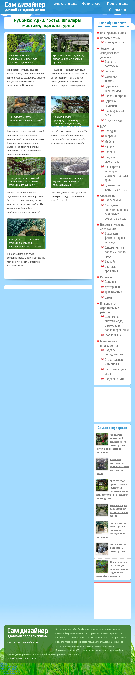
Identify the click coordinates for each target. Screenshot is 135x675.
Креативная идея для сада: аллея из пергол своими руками (69, 59)
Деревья (110, 281)
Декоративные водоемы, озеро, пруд (115, 252)
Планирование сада (113, 33)
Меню (3, 663)
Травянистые (113, 292)
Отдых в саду (113, 120)
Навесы (110, 152)
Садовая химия (114, 379)
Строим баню (118, 10)
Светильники (113, 200)
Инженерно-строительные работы (109, 308)
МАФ (103, 126)
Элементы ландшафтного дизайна (109, 53)
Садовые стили (110, 38)
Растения (106, 277)
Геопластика (113, 335)
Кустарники (112, 287)
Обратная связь (15, 658)
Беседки (110, 131)
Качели (109, 146)
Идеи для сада (117, 3)
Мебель (110, 141)
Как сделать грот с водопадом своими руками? (118, 548)
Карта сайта (29, 658)
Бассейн (110, 261)
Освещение (107, 196)
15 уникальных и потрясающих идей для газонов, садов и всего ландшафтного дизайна (112, 569)
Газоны (109, 71)
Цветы (109, 297)
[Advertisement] (112, 404)
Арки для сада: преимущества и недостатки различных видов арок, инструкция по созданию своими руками (70, 123)
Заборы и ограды (116, 96)
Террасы (110, 136)
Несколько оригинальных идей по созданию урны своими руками (68, 181)
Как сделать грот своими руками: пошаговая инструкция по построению (25, 243)
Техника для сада (64, 3)
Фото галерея (92, 3)
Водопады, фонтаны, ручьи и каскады (116, 238)
